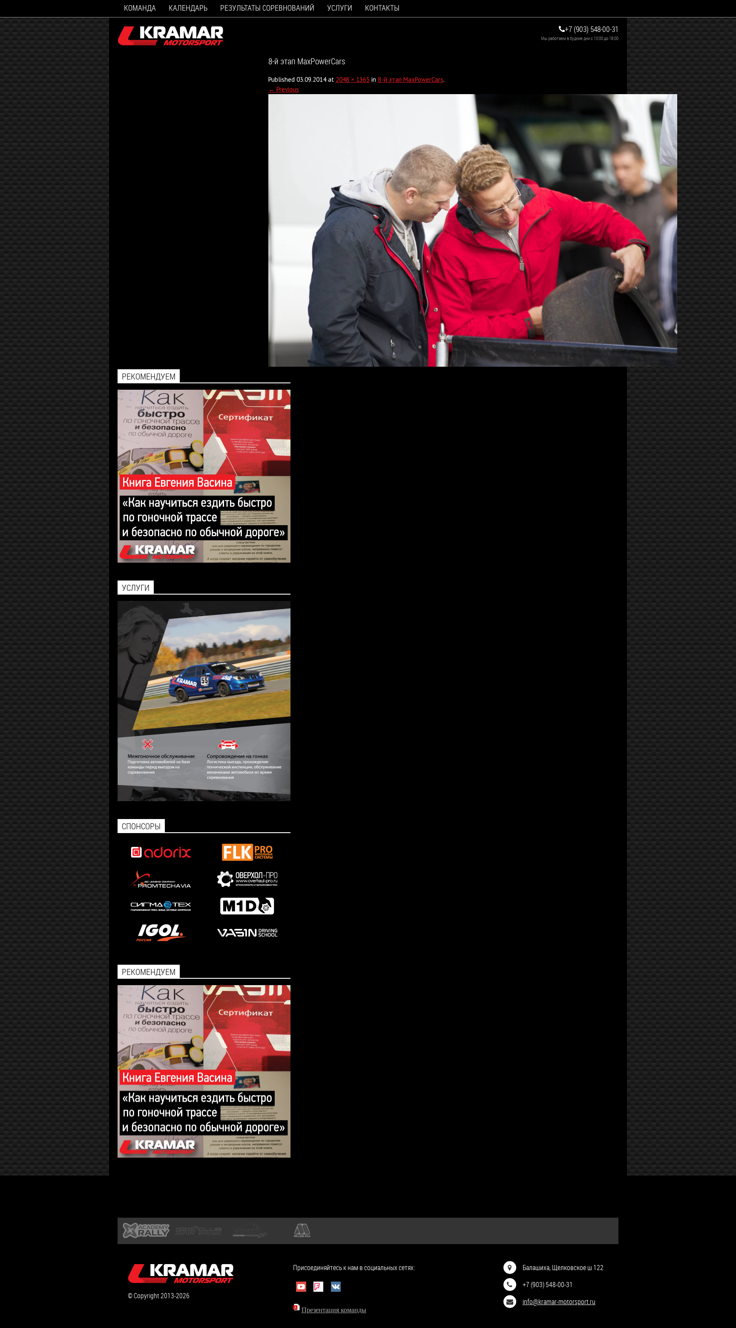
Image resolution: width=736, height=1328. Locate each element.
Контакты (382, 8)
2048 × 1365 (353, 79)
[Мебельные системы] (247, 862)
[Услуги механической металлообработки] (247, 889)
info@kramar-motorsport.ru (559, 1301)
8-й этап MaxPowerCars (410, 79)
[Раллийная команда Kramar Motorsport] (171, 36)
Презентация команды (334, 1310)
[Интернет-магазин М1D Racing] (247, 916)
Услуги (339, 8)
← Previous (283, 89)
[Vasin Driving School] (247, 943)
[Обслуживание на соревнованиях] (204, 798)
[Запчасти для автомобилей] (161, 862)
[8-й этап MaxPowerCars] (472, 364)
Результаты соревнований (267, 8)
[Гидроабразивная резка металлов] (161, 916)
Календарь (188, 8)
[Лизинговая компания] (161, 889)
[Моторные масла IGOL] (161, 943)
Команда (140, 8)
